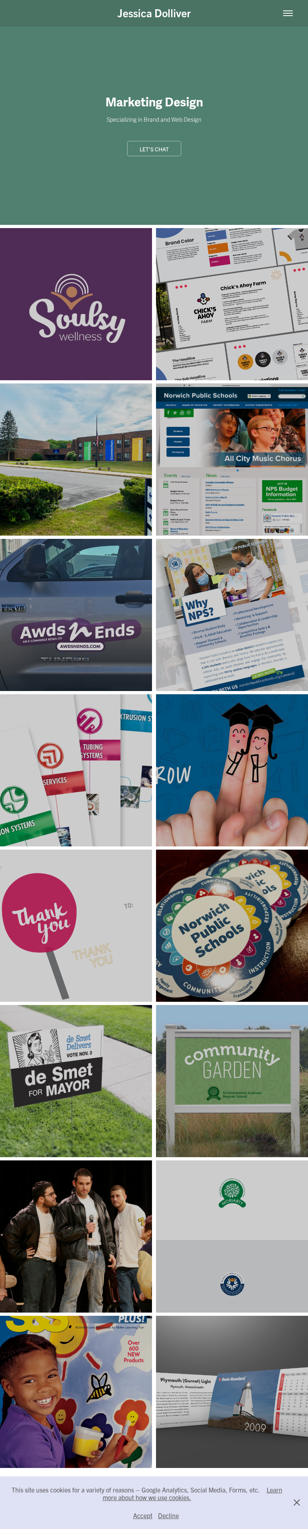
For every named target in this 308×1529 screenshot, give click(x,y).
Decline (168, 1515)
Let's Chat (154, 149)
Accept (142, 1515)
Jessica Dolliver (154, 12)
